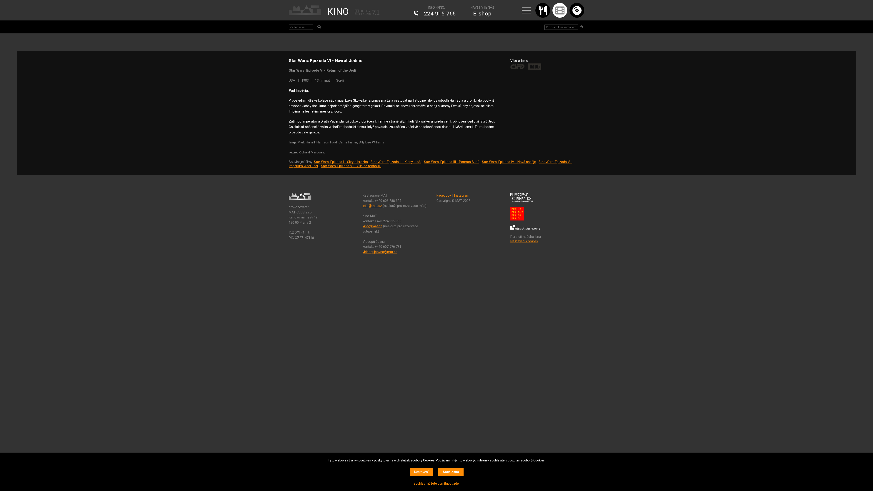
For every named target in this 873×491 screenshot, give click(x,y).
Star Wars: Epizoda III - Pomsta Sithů (451, 162)
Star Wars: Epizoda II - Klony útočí (396, 162)
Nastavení (421, 472)
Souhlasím (451, 472)
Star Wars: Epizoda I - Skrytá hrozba (341, 162)
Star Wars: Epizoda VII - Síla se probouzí (351, 166)
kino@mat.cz (372, 226)
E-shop (482, 13)
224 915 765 (440, 13)
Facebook (443, 195)
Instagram (461, 195)
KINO (338, 11)
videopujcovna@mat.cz (380, 252)
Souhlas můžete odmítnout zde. (436, 483)
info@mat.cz (372, 206)
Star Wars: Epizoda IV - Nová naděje (509, 162)
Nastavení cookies (524, 241)
